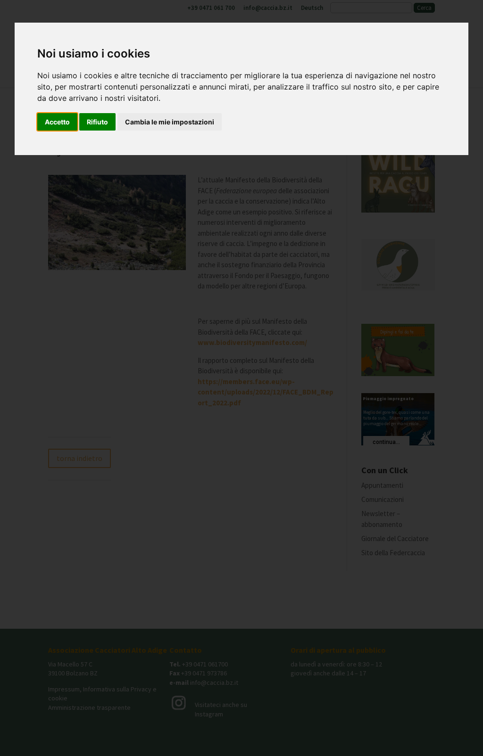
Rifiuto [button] (97, 122)
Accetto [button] (57, 122)
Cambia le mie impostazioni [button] (169, 122)
